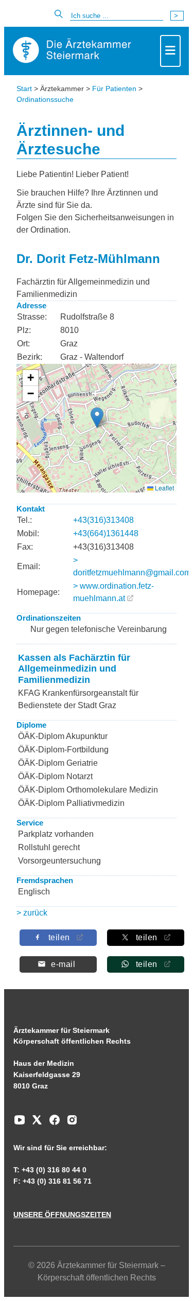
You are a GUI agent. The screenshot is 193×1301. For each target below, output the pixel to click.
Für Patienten (114, 88)
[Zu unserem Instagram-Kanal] (69, 1123)
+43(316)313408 (103, 520)
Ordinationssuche (45, 99)
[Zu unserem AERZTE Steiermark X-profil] (34, 1123)
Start (24, 88)
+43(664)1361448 (105, 533)
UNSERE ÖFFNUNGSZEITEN (62, 1214)
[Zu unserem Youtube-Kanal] (19, 1123)
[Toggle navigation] (170, 51)
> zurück (31, 912)
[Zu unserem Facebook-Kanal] (52, 1123)
